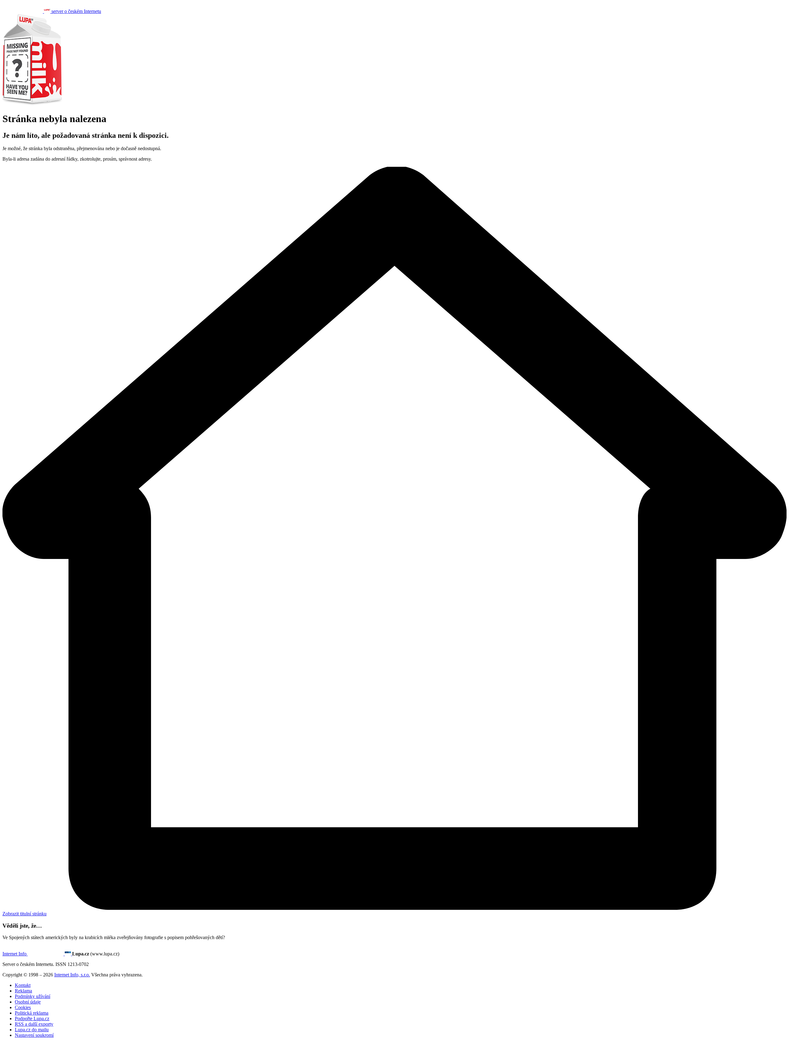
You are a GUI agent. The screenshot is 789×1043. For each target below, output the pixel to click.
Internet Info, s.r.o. (72, 974)
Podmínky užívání (32, 996)
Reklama (23, 990)
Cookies (23, 1007)
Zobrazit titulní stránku (24, 913)
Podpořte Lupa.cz (32, 1018)
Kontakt (23, 985)
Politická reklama (31, 1013)
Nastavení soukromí (34, 1035)
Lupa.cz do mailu (32, 1029)
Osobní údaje (28, 1001)
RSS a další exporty (34, 1024)
